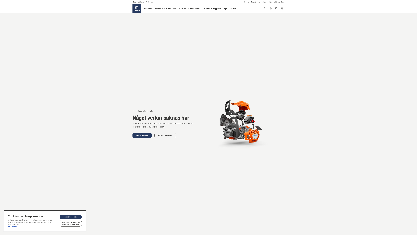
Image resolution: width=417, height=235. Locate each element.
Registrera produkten (258, 2)
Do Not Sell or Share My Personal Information (71, 223)
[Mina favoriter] (276, 8)
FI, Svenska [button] (149, 2)
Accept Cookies (71, 217)
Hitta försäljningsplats (276, 2)
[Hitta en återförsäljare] (270, 8)
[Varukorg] (282, 8)
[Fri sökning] (265, 8)
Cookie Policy (12, 226)
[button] (148, 8)
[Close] (83, 213)
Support (247, 2)
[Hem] (136, 8)
